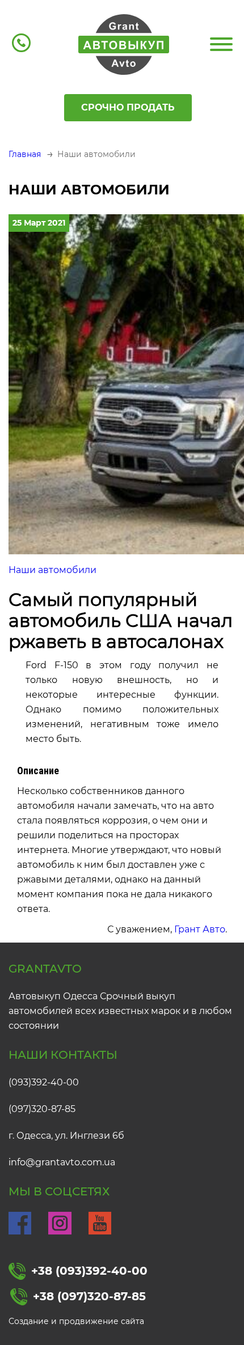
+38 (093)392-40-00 (89, 1271)
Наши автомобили (52, 570)
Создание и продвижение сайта (76, 1321)
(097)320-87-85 (42, 1109)
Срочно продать (128, 107)
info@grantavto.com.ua (62, 1162)
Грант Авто (199, 929)
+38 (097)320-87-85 (89, 1296)
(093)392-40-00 (44, 1082)
